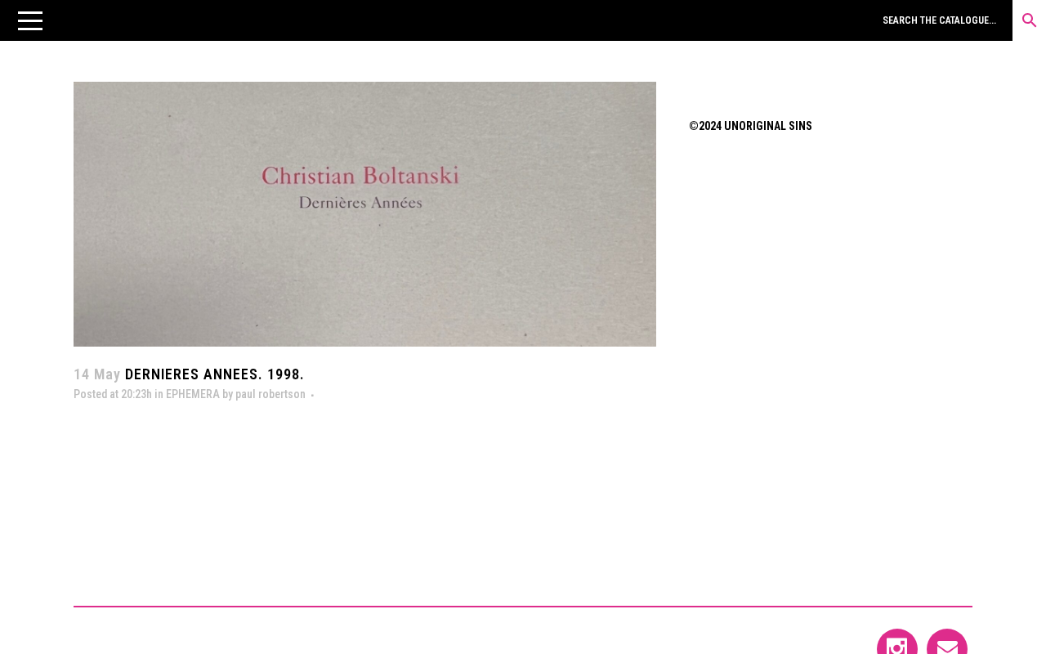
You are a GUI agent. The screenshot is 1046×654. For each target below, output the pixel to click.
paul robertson (270, 394)
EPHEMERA (193, 394)
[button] (30, 20)
